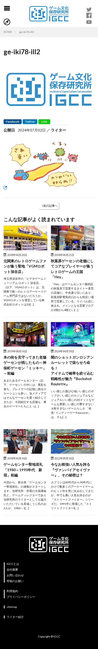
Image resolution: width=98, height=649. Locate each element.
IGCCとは (13, 564)
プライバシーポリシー (21, 597)
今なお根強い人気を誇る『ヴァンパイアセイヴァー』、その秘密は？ (70, 469)
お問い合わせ (15, 575)
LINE (44, 121)
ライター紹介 (15, 617)
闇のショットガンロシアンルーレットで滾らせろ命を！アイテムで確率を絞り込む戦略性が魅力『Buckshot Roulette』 (72, 370)
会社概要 (12, 569)
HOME (8, 31)
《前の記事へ (49, 205)
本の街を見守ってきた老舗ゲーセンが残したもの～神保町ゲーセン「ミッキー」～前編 (25, 365)
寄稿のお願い (15, 581)
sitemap (12, 607)
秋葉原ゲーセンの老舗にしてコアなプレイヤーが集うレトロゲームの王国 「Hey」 (72, 269)
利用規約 (12, 591)
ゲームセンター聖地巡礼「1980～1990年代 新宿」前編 (23, 469)
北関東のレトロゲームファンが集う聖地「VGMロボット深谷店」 (25, 266)
